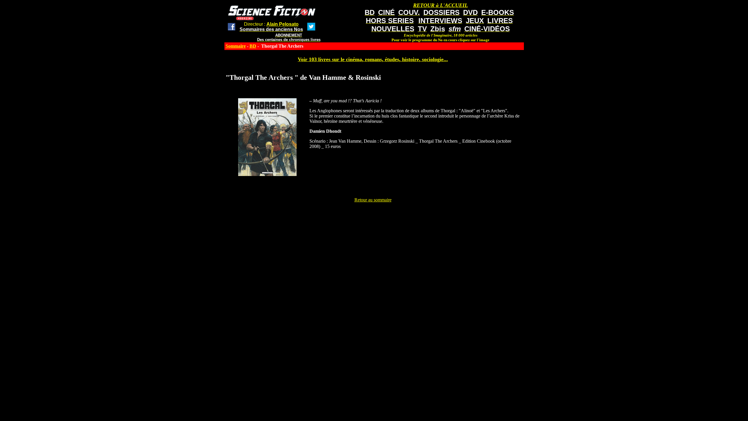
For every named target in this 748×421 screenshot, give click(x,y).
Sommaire (236, 46)
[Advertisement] (372, 216)
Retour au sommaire (373, 199)
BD (253, 46)
